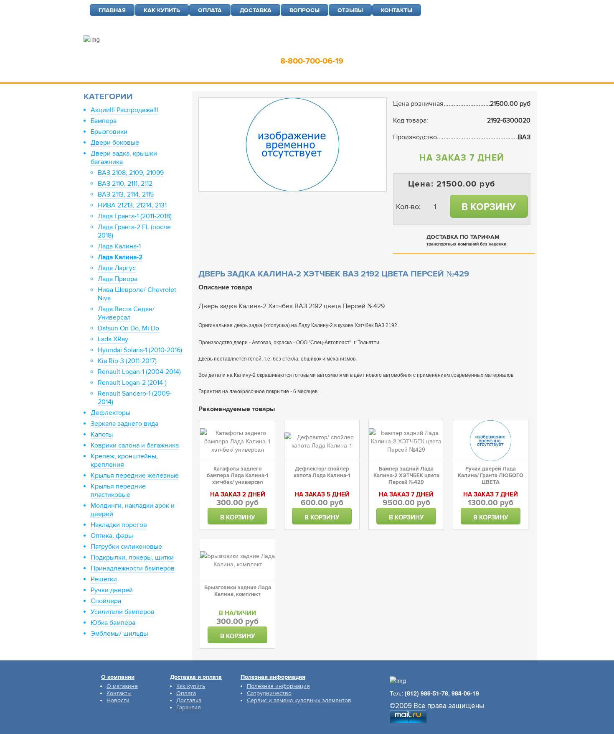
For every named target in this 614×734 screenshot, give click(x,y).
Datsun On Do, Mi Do (128, 328)
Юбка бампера (113, 623)
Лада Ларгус (117, 268)
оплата (210, 10)
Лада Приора (117, 279)
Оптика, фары (112, 536)
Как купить (190, 686)
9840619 (373, 48)
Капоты (102, 434)
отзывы (350, 10)
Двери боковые (115, 142)
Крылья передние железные (135, 475)
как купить (162, 10)
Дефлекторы (110, 413)
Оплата (186, 693)
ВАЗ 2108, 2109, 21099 (131, 173)
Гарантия (188, 707)
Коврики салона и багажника (135, 445)
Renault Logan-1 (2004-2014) (139, 372)
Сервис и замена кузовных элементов (299, 700)
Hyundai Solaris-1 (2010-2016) (140, 350)
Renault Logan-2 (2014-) (132, 383)
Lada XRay (113, 339)
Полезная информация (278, 686)
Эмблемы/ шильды (119, 633)
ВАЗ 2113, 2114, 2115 (126, 194)
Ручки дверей (112, 590)
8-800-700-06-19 (311, 61)
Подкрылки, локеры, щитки (132, 557)
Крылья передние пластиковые (118, 490)
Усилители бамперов (123, 612)
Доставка (188, 700)
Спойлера (106, 601)
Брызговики (109, 132)
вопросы (304, 10)
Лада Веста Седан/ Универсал (126, 313)
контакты (396, 10)
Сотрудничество (269, 693)
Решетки (104, 579)
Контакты (119, 693)
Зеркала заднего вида (124, 423)
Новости (118, 700)
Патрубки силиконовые (126, 546)
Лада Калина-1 (119, 246)
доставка (255, 10)
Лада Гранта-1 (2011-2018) (135, 216)
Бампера (104, 121)
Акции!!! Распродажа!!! (124, 110)
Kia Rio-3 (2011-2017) (127, 361)
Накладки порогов (119, 525)
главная (112, 10)
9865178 (330, 48)
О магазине (122, 686)
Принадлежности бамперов (133, 568)
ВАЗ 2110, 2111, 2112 (125, 183)
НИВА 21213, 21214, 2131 (132, 205)
